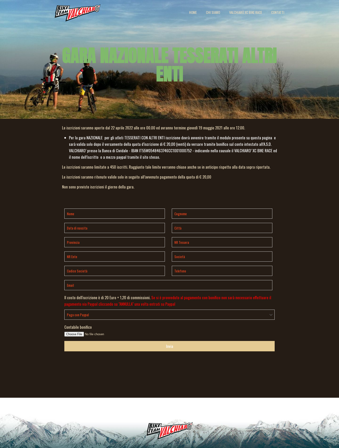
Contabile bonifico (78, 327)
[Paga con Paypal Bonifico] (169, 315)
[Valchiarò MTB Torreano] (77, 12)
